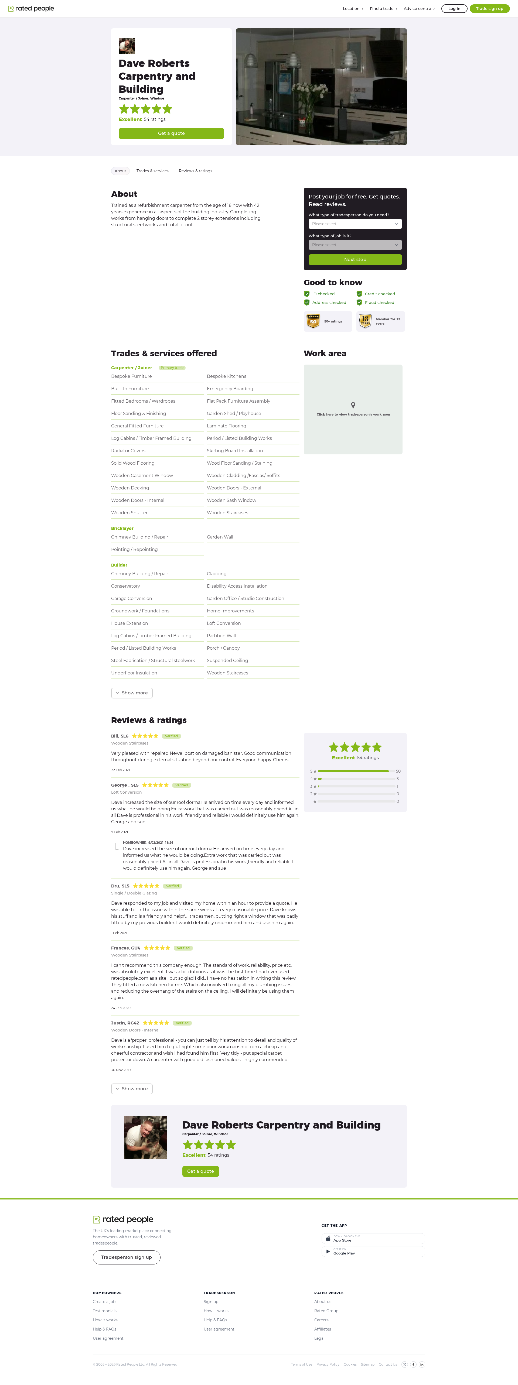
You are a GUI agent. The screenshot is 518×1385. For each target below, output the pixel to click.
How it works (105, 1320)
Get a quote (171, 133)
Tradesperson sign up (126, 1257)
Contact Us (388, 1364)
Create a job (104, 1301)
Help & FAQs (104, 1329)
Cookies (350, 1364)
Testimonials (105, 1310)
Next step (355, 259)
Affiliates (322, 1329)
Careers (321, 1320)
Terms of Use (301, 1364)
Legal (319, 1338)
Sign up (211, 1301)
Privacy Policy (327, 1364)
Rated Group (326, 1310)
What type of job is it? (330, 236)
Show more (135, 692)
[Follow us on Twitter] (404, 1364)
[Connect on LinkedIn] (422, 1364)
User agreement (108, 1338)
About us (322, 1301)
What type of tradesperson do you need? (349, 214)
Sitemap (367, 1364)
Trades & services (153, 171)
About (120, 171)
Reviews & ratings (195, 171)
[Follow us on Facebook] (413, 1364)
